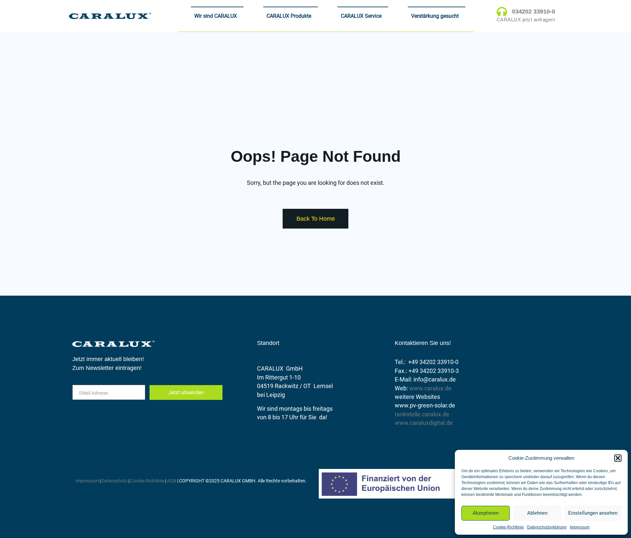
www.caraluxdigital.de (424, 423)
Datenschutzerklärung (547, 527)
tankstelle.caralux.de (422, 414)
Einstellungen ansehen (593, 513)
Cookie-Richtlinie (508, 527)
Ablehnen (537, 513)
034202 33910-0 (533, 11)
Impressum (580, 527)
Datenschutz (115, 480)
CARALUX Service (361, 16)
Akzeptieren (486, 513)
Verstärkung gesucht (435, 16)
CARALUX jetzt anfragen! (526, 19)
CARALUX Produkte (289, 16)
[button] (618, 458)
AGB (171, 480)
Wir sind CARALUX (215, 16)
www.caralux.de (430, 388)
